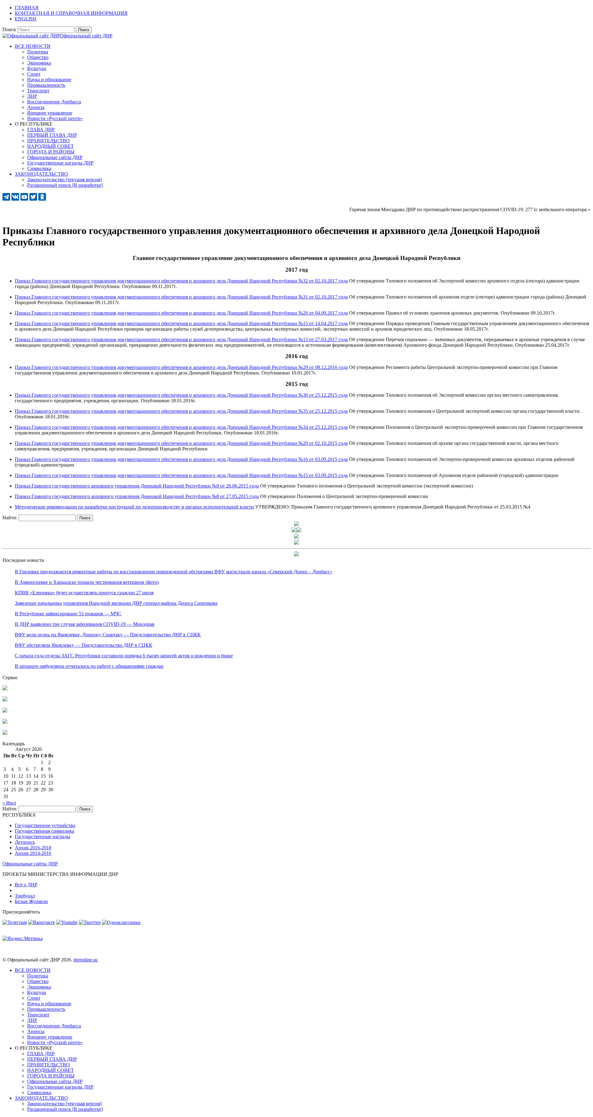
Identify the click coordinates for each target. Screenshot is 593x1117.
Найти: (9, 517)
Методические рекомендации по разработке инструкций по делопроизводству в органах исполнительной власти (134, 506)
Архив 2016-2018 (33, 847)
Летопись (25, 842)
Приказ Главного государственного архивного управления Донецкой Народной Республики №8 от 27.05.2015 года (137, 496)
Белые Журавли (31, 901)
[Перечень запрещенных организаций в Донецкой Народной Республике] (4, 710)
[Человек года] (298, 530)
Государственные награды (42, 836)
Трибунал (25, 895)
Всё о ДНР (26, 884)
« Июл (9, 802)
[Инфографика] (4, 733)
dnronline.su (86, 959)
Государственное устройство (45, 825)
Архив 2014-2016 (33, 853)
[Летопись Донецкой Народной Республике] (4, 722)
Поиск (9, 29)
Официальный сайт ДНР (86, 35)
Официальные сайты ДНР (30, 863)
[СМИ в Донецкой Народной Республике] (4, 699)
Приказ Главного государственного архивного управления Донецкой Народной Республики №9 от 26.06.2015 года (137, 485)
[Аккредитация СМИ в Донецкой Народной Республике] (4, 688)
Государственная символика (44, 831)
